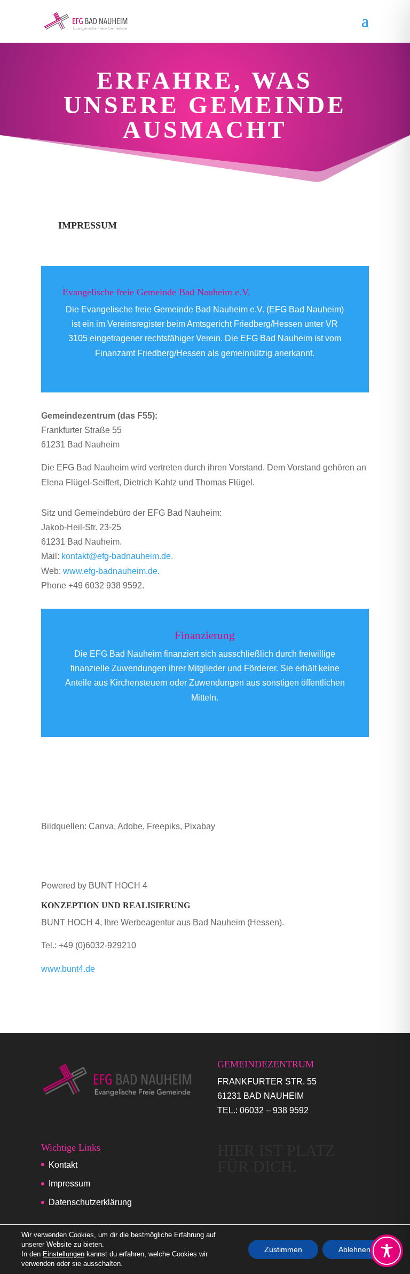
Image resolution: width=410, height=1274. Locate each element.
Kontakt (63, 1164)
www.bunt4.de (68, 968)
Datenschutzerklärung (90, 1202)
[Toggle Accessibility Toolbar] (387, 1251)
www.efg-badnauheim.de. (111, 571)
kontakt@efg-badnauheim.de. (117, 556)
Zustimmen (283, 1249)
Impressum (69, 1183)
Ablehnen (354, 1249)
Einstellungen (63, 1254)
